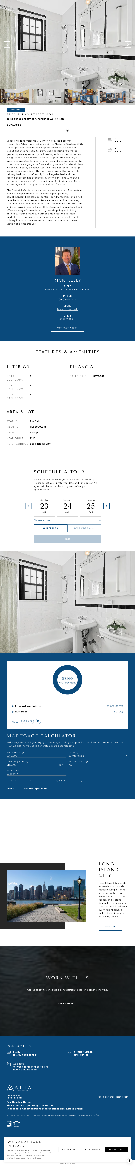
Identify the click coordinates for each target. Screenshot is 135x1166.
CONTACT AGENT (67, 328)
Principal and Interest (28, 706)
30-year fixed (76, 756)
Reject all (69, 1149)
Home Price (13, 752)
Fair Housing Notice (19, 1102)
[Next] (106, 506)
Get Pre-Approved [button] (35, 788)
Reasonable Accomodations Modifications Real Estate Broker (45, 1109)
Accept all (116, 1149)
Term (72, 752)
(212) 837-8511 (82, 1055)
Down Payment (16, 761)
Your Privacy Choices (67, 1163)
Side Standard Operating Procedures (30, 1105)
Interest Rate (76, 761)
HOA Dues (13, 770)
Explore (110, 927)
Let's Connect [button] (67, 1003)
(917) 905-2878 (67, 299)
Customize (92, 1149)
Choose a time (42, 520)
